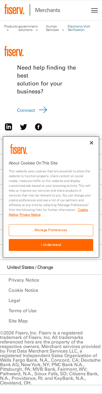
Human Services (53, 28)
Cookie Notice (23, 290)
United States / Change (30, 267)
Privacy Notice (23, 280)
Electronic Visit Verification (79, 28)
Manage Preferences (51, 230)
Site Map (18, 320)
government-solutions (28, 28)
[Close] (91, 143)
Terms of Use (22, 310)
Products (11, 26)
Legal (14, 300)
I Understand (51, 245)
